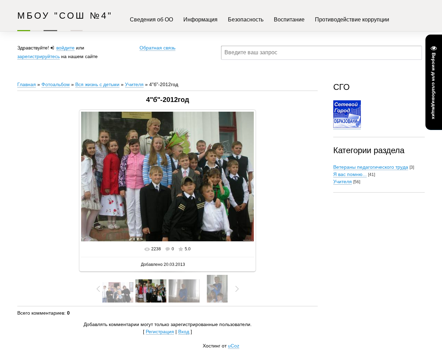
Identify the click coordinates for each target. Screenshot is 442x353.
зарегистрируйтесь (38, 56)
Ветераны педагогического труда (370, 167)
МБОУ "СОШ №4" (65, 15)
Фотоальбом (55, 84)
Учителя (134, 84)
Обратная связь (157, 47)
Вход (183, 331)
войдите (65, 47)
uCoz (233, 346)
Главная (26, 84)
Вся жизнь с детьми (97, 84)
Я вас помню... (350, 174)
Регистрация (160, 331)
